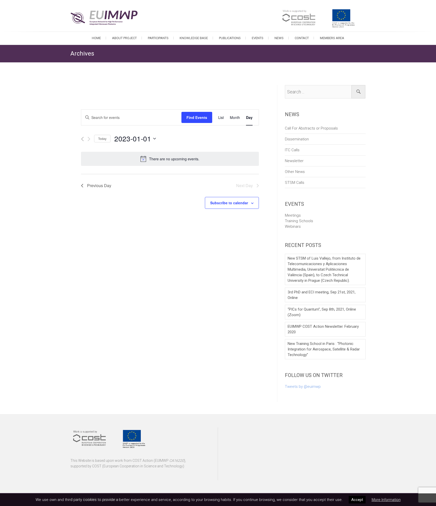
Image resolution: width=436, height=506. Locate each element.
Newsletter (294, 161)
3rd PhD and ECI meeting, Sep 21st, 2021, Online (322, 295)
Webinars (293, 226)
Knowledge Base (194, 38)
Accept (357, 499)
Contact (302, 38)
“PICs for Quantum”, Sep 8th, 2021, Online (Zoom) (322, 312)
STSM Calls (294, 182)
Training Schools (299, 221)
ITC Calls (292, 150)
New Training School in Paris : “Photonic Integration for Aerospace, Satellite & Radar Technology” (324, 349)
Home (96, 38)
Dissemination (297, 139)
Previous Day (99, 185)
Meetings (293, 215)
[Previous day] (82, 139)
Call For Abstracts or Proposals (311, 128)
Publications (230, 38)
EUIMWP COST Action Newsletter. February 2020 (323, 329)
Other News (295, 171)
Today (102, 138)
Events (257, 38)
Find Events (196, 117)
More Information (386, 499)
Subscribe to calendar (229, 202)
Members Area (332, 38)
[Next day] (89, 139)
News (279, 38)
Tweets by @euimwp (303, 386)
